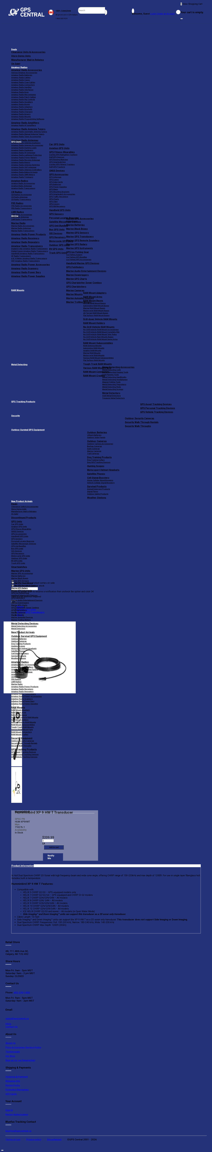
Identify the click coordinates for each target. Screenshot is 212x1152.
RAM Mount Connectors (21, 732)
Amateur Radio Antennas (24, 140)
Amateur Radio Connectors (23, 85)
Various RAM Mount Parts (22, 730)
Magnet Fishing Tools (111, 382)
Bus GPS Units (17, 548)
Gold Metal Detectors (111, 396)
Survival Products (97, 486)
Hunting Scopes (95, 466)
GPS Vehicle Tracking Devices (156, 412)
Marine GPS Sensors (77, 232)
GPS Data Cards (56, 182)
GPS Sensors (56, 214)
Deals (14, 49)
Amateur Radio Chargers (21, 112)
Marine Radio (16, 684)
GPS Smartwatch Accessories (62, 194)
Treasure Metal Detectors (113, 398)
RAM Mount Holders (94, 323)
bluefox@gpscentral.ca (18, 1130)
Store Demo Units (21, 56)
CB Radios (15, 677)
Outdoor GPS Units (19, 558)
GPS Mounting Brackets (59, 192)
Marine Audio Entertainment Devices (86, 271)
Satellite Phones (96, 473)
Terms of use (12, 1139)
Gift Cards (11, 1094)
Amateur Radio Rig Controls (23, 99)
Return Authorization (16, 1114)
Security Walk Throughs (138, 426)
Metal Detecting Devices (24, 623)
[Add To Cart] (54, 847)
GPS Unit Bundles (18, 546)
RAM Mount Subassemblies (98, 343)
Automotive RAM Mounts (93, 348)
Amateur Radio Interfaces (22, 90)
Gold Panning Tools (110, 375)
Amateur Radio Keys (20, 92)
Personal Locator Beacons (22, 541)
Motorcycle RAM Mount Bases (96, 311)
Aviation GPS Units (59, 148)
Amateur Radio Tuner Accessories (26, 137)
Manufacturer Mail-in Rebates (27, 59)
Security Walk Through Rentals (141, 422)
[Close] (181, 18)
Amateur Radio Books (20, 104)
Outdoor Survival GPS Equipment (28, 430)
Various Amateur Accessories (24, 73)
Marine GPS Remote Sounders (82, 240)
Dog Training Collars (96, 460)
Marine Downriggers (77, 275)
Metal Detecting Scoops (112, 389)
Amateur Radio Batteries (21, 75)
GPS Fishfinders (75, 267)
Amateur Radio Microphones (23, 95)
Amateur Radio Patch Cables (23, 97)
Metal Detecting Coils (111, 370)
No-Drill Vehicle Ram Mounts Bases (98, 337)
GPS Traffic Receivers (58, 197)
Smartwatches (19, 567)
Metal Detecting (19, 364)
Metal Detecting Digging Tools (115, 372)
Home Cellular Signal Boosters (100, 480)
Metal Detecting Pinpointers (114, 384)
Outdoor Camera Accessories (100, 444)
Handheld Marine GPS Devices (82, 263)
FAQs (8, 1023)
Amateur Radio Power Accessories (26, 696)
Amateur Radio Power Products (24, 687)
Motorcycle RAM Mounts (93, 355)
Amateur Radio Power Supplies (24, 704)
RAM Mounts (17, 290)
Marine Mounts (17, 615)
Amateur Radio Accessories (26, 70)
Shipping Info (12, 1081)
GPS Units (16, 521)
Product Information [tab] (22, 865)
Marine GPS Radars (76, 244)
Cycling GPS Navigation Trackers (63, 155)
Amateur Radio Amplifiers (25, 122)
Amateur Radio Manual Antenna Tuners (27, 134)
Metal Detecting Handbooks (114, 377)
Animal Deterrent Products (98, 489)
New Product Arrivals (21, 501)
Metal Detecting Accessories (118, 367)
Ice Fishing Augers (74, 255)
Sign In (9, 1110)
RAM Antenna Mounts (92, 346)
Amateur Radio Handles (21, 87)
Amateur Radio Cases (20, 80)
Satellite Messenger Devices (23, 544)
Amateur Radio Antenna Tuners (28, 129)
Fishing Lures (72, 221)
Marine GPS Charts (76, 278)
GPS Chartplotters (76, 286)
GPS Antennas (55, 177)
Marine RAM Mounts (91, 353)
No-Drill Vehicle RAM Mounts (99, 327)
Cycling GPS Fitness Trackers (62, 164)
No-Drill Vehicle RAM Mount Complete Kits (101, 332)
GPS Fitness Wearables (62, 152)
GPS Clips (53, 201)
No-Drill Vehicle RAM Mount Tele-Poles (100, 334)
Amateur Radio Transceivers (23, 694)
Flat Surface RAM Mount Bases (96, 315)
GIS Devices (16, 551)
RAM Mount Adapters (94, 293)
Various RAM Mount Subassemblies (98, 358)
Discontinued (54, 1139)
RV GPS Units (16, 561)
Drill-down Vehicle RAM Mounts (100, 319)
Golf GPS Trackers (57, 167)
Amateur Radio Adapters (21, 107)
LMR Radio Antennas (20, 217)
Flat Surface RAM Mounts (94, 360)
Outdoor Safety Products (97, 494)
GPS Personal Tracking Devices (157, 408)
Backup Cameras (94, 446)
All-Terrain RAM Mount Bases (95, 313)
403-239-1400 (21, 992)
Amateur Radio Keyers (20, 114)
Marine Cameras (75, 290)
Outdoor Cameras (97, 441)
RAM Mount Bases (93, 300)
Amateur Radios (19, 67)
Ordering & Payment (16, 1076)
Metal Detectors (111, 393)
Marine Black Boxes (77, 228)
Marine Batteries (75, 225)
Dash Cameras (93, 449)
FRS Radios (16, 679)
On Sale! (15, 63)
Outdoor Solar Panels (96, 437)
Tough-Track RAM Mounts (97, 364)
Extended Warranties (17, 1089)
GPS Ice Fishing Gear (77, 252)
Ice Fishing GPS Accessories (78, 260)
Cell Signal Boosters (98, 477)
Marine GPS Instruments (79, 248)
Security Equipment (21, 738)
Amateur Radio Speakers (22, 102)
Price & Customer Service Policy (23, 1047)
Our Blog (10, 1056)
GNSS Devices (57, 170)
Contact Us (11, 1026)
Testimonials (12, 1051)
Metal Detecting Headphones (114, 379)
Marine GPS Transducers (80, 236)
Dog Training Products (99, 457)
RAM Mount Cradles (19, 734)
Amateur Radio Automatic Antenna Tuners (29, 132)
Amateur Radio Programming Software (27, 119)
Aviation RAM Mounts (92, 350)
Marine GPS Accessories (80, 218)
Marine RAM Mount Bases (94, 308)
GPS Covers (54, 204)
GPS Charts (54, 199)
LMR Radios (16, 682)
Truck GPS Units (18, 563)
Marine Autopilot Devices (22, 617)
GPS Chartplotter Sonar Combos (84, 282)
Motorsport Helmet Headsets (103, 470)
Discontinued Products (23, 517)
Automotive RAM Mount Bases (96, 306)
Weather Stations (96, 497)
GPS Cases (54, 179)
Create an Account (165, 13)
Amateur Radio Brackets (21, 109)
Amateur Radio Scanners (22, 699)
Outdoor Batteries (97, 432)
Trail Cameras (93, 453)
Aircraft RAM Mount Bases (94, 303)
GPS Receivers (17, 553)
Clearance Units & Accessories (28, 52)
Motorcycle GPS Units (20, 556)
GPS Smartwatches (57, 162)
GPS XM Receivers (57, 206)
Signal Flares (92, 491)
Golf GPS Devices (56, 157)
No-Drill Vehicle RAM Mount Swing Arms (100, 339)
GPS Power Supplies (58, 187)
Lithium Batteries (94, 435)
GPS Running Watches (58, 159)
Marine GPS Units (20, 570)
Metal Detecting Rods (111, 387)
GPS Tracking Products (23, 401)
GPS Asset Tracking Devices (156, 404)
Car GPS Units (56, 144)
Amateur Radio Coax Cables (23, 82)
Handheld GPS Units (60, 210)
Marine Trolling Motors (21, 620)
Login (153, 13)
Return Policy (12, 1085)
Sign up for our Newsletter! (20, 1060)
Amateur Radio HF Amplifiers (23, 125)
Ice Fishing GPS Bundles (76, 257)
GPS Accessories (58, 174)
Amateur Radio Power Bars (22, 701)
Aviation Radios (17, 674)
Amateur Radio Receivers (22, 689)
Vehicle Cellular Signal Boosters (101, 483)
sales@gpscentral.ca (17, 1018)
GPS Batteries (55, 184)
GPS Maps (53, 189)
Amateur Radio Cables (20, 77)
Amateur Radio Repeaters (22, 691)
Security (15, 416)
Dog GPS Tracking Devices (98, 462)
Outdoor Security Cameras (139, 418)
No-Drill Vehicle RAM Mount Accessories (101, 329)
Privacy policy (33, 1139)
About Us (10, 1043)
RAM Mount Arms (92, 296)
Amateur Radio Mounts (21, 117)
